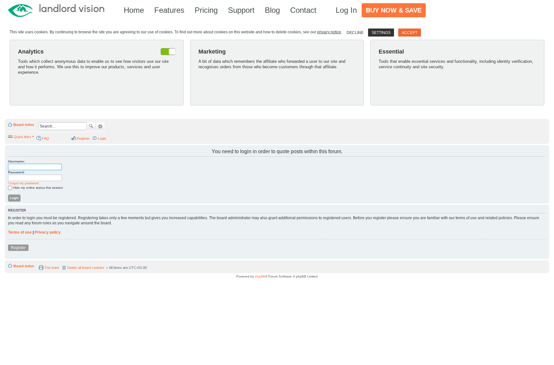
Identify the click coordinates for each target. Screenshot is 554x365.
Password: (16, 172)
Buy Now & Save (394, 10)
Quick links (22, 137)
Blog (272, 10)
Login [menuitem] (102, 138)
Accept (409, 32)
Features (169, 10)
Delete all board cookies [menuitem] (85, 268)
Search (91, 126)
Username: (16, 161)
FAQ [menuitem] (45, 138)
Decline (355, 32)
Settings (381, 32)
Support (241, 10)
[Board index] (59, 10)
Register (18, 247)
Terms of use (20, 232)
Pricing (206, 10)
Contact (303, 10)
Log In (346, 10)
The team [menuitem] (51, 268)
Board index (23, 125)
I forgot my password (23, 183)
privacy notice (329, 32)
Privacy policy (48, 232)
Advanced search (100, 126)
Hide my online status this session (38, 187)
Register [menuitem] (83, 138)
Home (134, 10)
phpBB (260, 276)
